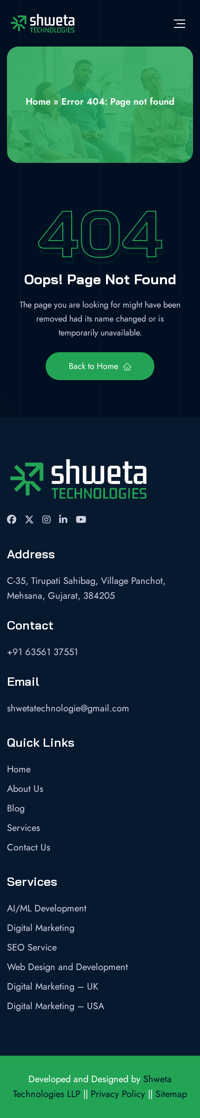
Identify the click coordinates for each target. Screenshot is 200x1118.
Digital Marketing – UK (52, 986)
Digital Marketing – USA (55, 1006)
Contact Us (28, 847)
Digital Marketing (40, 928)
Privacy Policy (118, 1094)
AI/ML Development (47, 908)
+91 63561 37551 (42, 652)
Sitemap (171, 1094)
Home (38, 101)
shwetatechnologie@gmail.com (68, 708)
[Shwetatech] (42, 23)
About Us (25, 789)
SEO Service (32, 947)
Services (23, 828)
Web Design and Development (67, 967)
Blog (16, 808)
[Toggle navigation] (179, 23)
